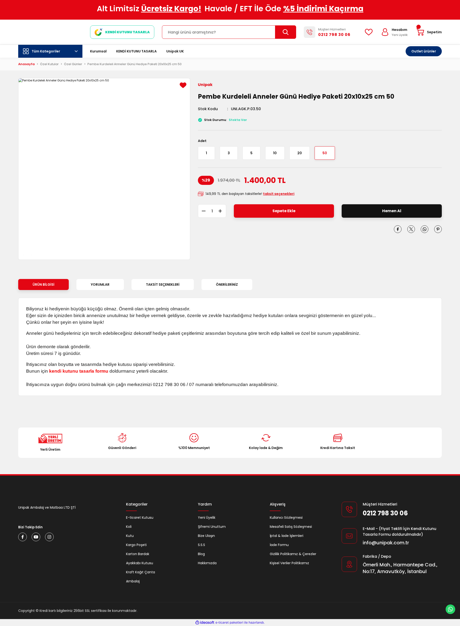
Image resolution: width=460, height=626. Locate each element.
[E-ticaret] (229, 622)
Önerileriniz (227, 284)
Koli (129, 526)
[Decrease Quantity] (202, 211)
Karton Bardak (137, 554)
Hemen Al (391, 211)
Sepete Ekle (283, 211)
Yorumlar (100, 284)
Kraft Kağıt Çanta (140, 572)
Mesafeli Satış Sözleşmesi (291, 526)
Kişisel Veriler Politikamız (289, 563)
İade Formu (279, 544)
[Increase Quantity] (222, 211)
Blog (201, 554)
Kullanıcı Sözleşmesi (286, 517)
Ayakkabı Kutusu (139, 563)
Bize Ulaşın (206, 535)
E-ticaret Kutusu (139, 517)
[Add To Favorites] (183, 85)
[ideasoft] (204, 622)
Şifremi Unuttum (212, 526)
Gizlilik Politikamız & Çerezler (293, 554)
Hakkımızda (207, 563)
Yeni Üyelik (206, 517)
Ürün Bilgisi (43, 284)
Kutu (130, 535)
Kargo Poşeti (136, 544)
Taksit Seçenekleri (162, 284)
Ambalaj (133, 581)
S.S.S (201, 544)
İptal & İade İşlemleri (286, 535)
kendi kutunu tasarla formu (78, 371)
